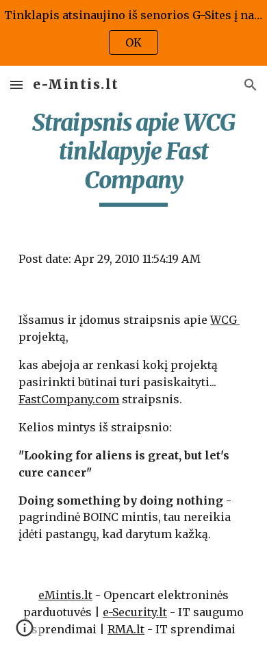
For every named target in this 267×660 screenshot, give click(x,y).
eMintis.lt (65, 595)
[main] (133, 157)
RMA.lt (125, 629)
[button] (16, 84)
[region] (133, 33)
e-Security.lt (135, 612)
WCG (225, 320)
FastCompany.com (68, 399)
